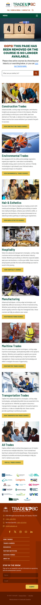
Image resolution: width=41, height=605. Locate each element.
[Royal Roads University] (7, 489)
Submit (32, 587)
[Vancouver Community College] (13, 499)
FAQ (8, 10)
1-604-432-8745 (21, 522)
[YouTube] (26, 531)
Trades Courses (9, 543)
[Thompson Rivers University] (34, 489)
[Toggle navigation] (36, 16)
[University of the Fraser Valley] (20, 494)
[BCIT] (7, 475)
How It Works (8, 539)
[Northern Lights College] (20, 484)
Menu (5, 16)
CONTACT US (26, 10)
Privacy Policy (22, 595)
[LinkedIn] (31, 531)
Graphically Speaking (25, 599)
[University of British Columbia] (7, 494)
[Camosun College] (20, 475)
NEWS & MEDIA (15, 10)
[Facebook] (9, 531)
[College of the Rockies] (7, 479)
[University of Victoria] (34, 494)
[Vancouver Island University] (27, 499)
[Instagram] (20, 531)
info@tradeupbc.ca (11, 526)
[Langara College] (20, 479)
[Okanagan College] (34, 484)
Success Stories (9, 555)
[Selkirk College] (20, 489)
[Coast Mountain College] (34, 475)
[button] (33, 10)
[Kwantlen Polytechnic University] (7, 484)
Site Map (31, 595)
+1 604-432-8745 (11, 519)
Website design (13, 599)
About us (6, 558)
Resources (7, 547)
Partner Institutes (10, 551)
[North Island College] (34, 479)
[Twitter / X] (15, 531)
